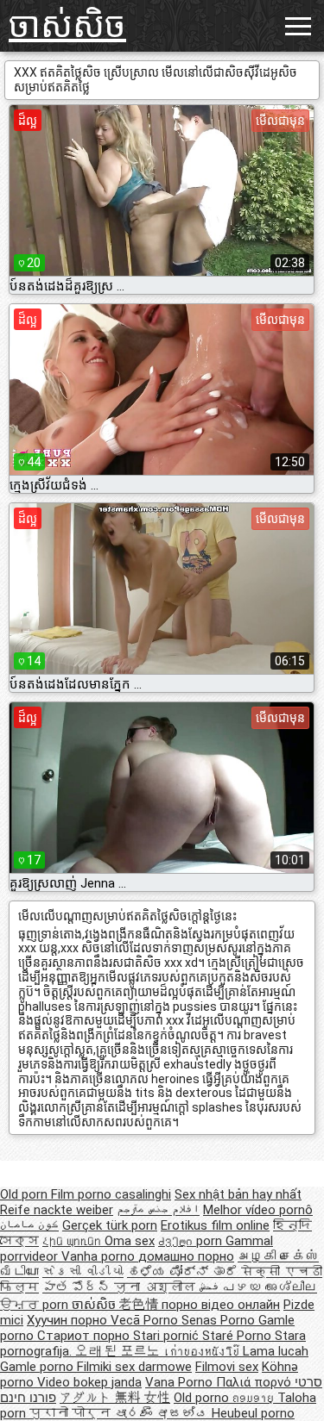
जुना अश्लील (156, 1287)
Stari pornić (167, 1335)
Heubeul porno (253, 1413)
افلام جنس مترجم (158, 1210)
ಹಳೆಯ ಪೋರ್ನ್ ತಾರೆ (184, 1272)
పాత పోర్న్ (78, 1287)
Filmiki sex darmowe (134, 1366)
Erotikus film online (215, 1225)
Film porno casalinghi (111, 1194)
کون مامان (29, 1225)
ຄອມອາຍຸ (254, 1397)
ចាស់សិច (67, 25)
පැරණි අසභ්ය (163, 1413)
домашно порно (186, 1256)
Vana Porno (180, 1382)
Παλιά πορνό (255, 1382)
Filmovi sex (226, 1366)
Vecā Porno (146, 1320)
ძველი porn (192, 1241)
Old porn (25, 1194)
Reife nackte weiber (56, 1210)
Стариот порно (85, 1335)
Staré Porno (238, 1335)
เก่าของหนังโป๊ (203, 1351)
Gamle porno (38, 1366)
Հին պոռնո (73, 1241)
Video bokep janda (89, 1382)
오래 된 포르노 (119, 1351)
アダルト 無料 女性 (115, 1397)
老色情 (140, 1304)
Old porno (203, 1397)
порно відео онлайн (221, 1304)
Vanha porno (99, 1256)
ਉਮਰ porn (36, 1304)
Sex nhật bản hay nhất (238, 1194)
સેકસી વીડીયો (83, 1272)
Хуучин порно (69, 1320)
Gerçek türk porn (109, 1225)
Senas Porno (219, 1320)
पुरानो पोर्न (71, 1413)
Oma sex (130, 1241)
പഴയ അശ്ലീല (270, 1287)
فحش (211, 1287)
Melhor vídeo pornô (258, 1210)
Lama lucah (275, 1351)
